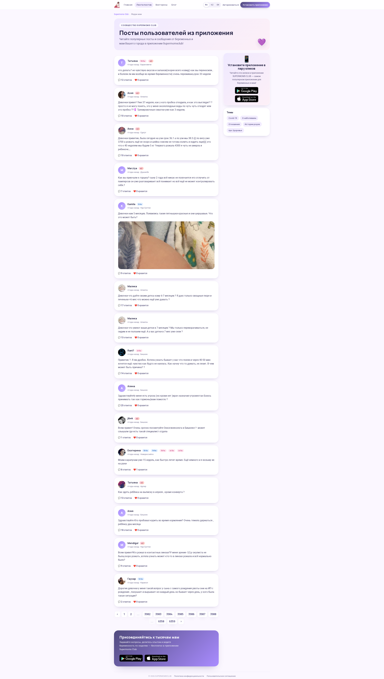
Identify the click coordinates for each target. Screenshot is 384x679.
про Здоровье (235, 130)
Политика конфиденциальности (189, 676)
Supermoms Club (121, 14)
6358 (161, 621)
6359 (172, 621)
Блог (174, 4)
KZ (212, 4)
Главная (128, 4)
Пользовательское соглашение (221, 676)
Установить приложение (255, 4)
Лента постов (144, 4)
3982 (147, 614)
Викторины (161, 4)
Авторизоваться (231, 4)
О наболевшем (249, 118)
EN (218, 4)
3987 (202, 614)
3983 (158, 614)
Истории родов (252, 124)
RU (206, 4)
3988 (213, 614)
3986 (191, 614)
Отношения (234, 124)
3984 (169, 614)
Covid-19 (233, 118)
